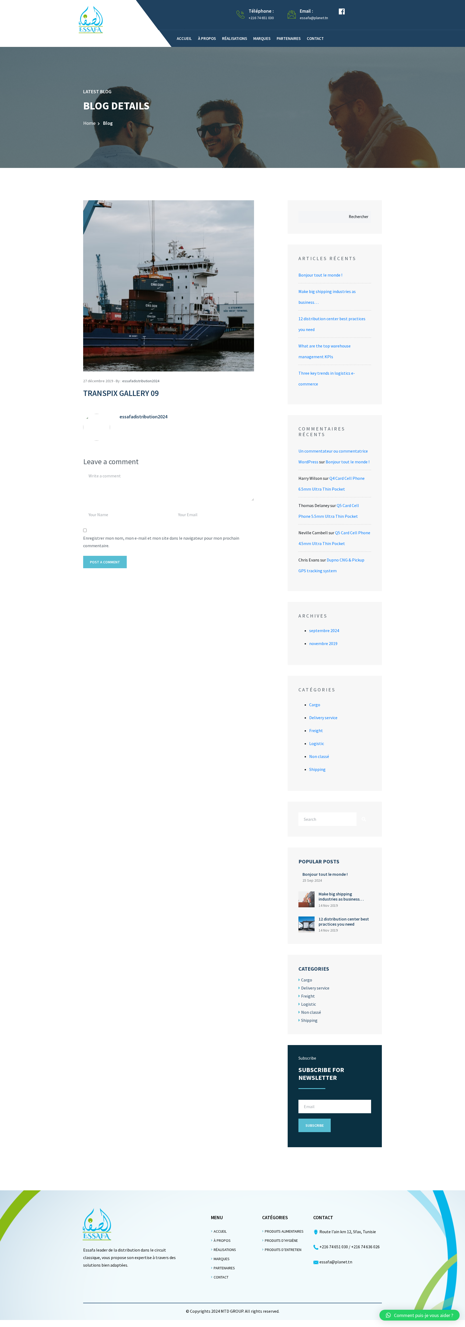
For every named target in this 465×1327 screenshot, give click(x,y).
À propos (207, 38)
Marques (261, 38)
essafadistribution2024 (140, 380)
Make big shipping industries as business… (341, 896)
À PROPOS (222, 1240)
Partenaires (289, 38)
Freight (316, 730)
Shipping (317, 769)
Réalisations (234, 38)
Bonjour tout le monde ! (320, 275)
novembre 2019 (323, 643)
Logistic (316, 743)
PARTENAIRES (224, 1268)
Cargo (314, 704)
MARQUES (222, 1258)
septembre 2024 (324, 630)
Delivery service (323, 717)
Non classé (319, 756)
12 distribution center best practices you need (344, 921)
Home (89, 123)
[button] (419, 1315)
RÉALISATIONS (225, 1249)
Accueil (184, 38)
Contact (315, 38)
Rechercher (358, 216)
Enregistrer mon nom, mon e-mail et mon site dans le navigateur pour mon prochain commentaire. (161, 541)
